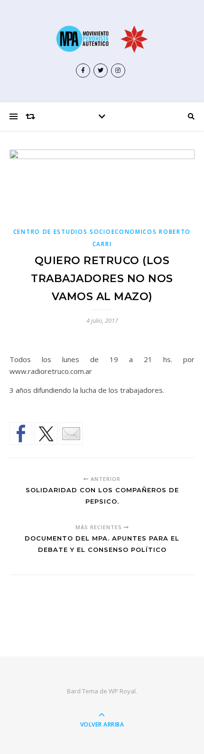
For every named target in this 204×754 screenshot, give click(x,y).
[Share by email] (71, 433)
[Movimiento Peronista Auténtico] (102, 39)
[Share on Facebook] (20, 433)
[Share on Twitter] (46, 433)
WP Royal (122, 691)
